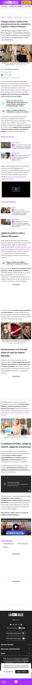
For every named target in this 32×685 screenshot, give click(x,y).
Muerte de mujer (22, 543)
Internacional (18, 17)
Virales (14, 208)
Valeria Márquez (8, 543)
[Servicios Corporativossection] (29, 649)
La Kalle (3, 17)
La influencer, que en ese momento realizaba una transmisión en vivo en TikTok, (16, 249)
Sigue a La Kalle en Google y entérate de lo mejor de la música (17, 263)
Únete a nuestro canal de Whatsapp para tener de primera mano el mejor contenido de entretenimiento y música (17, 103)
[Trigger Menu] (2, 2)
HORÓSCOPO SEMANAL (16, 6)
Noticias (9, 17)
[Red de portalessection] (29, 644)
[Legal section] (29, 653)
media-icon (16, 681)
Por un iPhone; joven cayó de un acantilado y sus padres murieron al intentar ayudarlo (21, 146)
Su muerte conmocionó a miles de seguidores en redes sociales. (15, 413)
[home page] (16, 614)
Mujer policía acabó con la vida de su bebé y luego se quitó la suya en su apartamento (21, 157)
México (6, 547)
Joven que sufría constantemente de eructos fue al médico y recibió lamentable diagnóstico (21, 212)
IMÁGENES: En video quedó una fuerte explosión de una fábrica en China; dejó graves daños (21, 224)
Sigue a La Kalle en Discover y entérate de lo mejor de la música (17, 111)
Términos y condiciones (14, 660)
